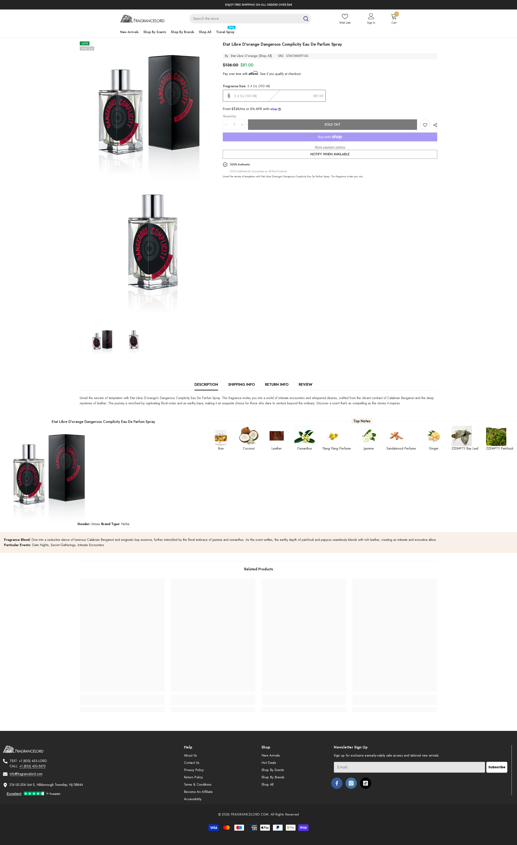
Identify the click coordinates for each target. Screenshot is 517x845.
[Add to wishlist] (425, 125)
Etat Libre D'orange (244, 56)
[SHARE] (433, 125)
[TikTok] (365, 783)
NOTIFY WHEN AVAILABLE (330, 154)
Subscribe (496, 767)
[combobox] (245, 18)
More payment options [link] (330, 147)
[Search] (250, 18)
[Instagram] (351, 783)
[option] (189, 4)
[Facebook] (337, 783)
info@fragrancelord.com (26, 773)
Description (206, 384)
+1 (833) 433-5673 (32, 766)
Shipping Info (241, 384)
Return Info (277, 384)
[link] (122, 702)
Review (305, 384)
